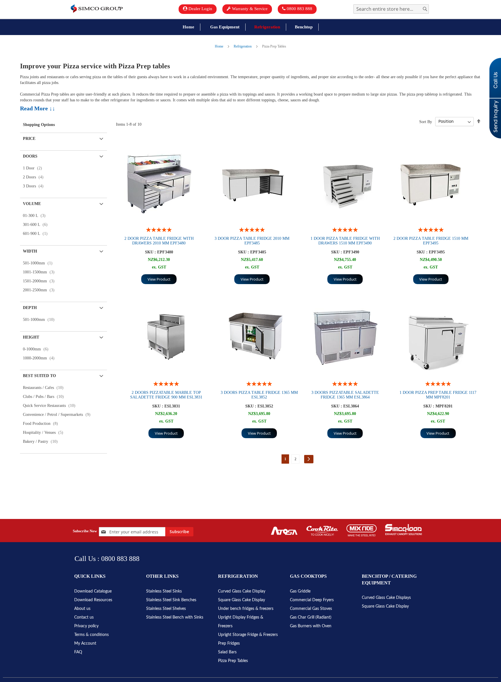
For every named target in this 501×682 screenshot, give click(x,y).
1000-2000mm (40, 358)
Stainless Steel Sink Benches (171, 600)
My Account (85, 643)
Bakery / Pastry (42, 441)
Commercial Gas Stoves (311, 609)
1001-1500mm (40, 272)
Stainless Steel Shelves (166, 609)
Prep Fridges (229, 643)
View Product (159, 279)
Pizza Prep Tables (233, 661)
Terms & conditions (91, 635)
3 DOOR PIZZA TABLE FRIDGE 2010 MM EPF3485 (252, 240)
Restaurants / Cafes (45, 387)
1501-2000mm (40, 281)
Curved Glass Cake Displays (386, 598)
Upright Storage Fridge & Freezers (248, 635)
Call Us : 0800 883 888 (107, 558)
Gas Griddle (300, 591)
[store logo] (97, 8)
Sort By (425, 121)
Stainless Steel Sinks (164, 591)
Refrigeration (243, 46)
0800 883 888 (299, 8)
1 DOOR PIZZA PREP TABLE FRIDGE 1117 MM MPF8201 (438, 394)
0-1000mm (37, 349)
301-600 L (37, 224)
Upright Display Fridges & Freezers (240, 621)
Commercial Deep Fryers (312, 600)
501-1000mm (39, 263)
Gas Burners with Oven (310, 626)
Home (219, 46)
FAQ (78, 652)
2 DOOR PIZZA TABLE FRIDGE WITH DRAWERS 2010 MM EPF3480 (159, 240)
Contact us (84, 617)
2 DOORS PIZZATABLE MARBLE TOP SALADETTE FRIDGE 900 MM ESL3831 (166, 394)
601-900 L (37, 233)
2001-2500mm (40, 290)
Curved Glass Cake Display (241, 591)
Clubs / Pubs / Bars (45, 396)
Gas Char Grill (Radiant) (310, 617)
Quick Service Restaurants (51, 405)
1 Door (34, 168)
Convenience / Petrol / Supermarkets (58, 414)
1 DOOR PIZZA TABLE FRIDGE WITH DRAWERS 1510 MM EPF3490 (345, 240)
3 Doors (35, 186)
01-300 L (36, 215)
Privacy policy (86, 626)
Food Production (42, 423)
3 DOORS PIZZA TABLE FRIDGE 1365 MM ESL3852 (259, 394)
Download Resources (93, 600)
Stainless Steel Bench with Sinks (174, 617)
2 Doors (35, 177)
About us (82, 609)
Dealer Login (199, 8)
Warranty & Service (249, 8)
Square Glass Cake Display (241, 600)
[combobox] (391, 9)
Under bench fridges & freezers (245, 609)
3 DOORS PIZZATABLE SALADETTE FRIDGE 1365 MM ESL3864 (345, 394)
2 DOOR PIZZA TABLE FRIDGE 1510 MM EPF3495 (430, 240)
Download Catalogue (93, 591)
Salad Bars (227, 652)
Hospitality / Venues (45, 432)
